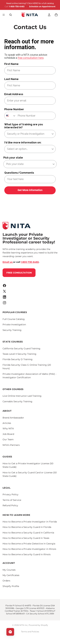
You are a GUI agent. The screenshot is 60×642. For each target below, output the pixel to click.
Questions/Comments (19, 172)
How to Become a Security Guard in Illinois (27, 554)
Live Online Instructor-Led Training (22, 395)
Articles (7, 423)
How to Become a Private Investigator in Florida (30, 521)
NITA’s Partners (11, 444)
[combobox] (10, 116)
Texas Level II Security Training (19, 353)
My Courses (9, 569)
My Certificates (11, 575)
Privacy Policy (10, 494)
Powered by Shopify (38, 625)
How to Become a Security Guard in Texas (26, 538)
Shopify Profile (11, 586)
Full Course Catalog (14, 319)
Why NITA (8, 428)
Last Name (11, 79)
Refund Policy (10, 505)
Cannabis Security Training (17, 401)
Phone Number (14, 109)
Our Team (8, 439)
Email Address (13, 94)
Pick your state (13, 157)
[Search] (10, 14)
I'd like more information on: (22, 142)
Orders (6, 580)
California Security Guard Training (21, 348)
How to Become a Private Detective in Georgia (29, 543)
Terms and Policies (30, 631)
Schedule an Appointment (42, 6)
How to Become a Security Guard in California (28, 532)
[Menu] (3, 14)
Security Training (12, 329)
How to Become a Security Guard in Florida (27, 527)
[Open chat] (10, 632)
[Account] (49, 14)
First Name (11, 64)
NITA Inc (23, 625)
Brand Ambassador (13, 417)
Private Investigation (14, 324)
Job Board (8, 434)
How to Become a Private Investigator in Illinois (29, 549)
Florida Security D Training (17, 359)
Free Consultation (19, 272)
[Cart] (56, 14)
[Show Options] (52, 134)
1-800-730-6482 (16, 6)
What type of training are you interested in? (23, 126)
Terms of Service (12, 499)
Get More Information (30, 190)
